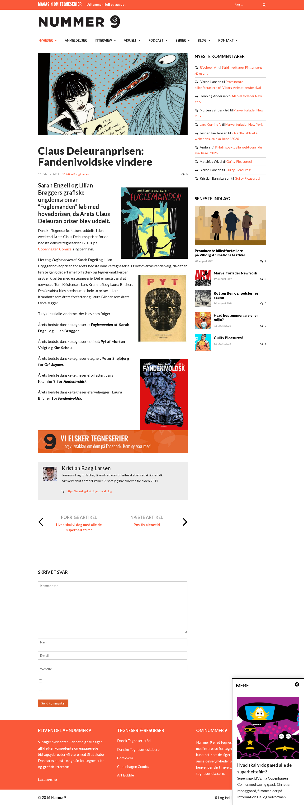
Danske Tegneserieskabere (138, 749)
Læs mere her (47, 779)
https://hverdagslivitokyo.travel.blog (89, 491)
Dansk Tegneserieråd (134, 740)
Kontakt (226, 40)
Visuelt (130, 40)
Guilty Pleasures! (239, 161)
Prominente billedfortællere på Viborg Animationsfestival (220, 253)
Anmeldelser (76, 40)
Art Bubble (125, 775)
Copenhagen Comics (54, 249)
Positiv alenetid (147, 524)
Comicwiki (125, 758)
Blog (202, 40)
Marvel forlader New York (244, 124)
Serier (181, 40)
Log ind (223, 797)
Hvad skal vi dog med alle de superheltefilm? (79, 527)
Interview (103, 40)
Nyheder (45, 40)
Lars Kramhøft (210, 124)
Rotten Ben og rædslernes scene (236, 295)
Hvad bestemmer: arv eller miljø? (236, 317)
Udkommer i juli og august (106, 4)
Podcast (156, 40)
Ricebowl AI (209, 67)
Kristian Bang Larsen (76, 174)
